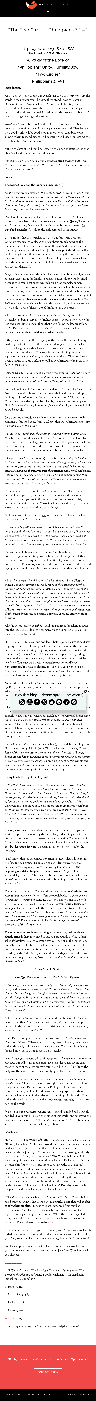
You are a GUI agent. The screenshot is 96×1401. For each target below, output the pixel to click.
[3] (41, 287)
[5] (19, 884)
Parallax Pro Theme (35, 1395)
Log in (86, 1395)
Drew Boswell (48, 4)
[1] (48, 250)
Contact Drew (48, 1372)
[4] (6, 328)
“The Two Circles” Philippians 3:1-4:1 (48, 29)
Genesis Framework (59, 1395)
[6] (43, 1031)
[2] (30, 267)
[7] (52, 1223)
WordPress (76, 1395)
